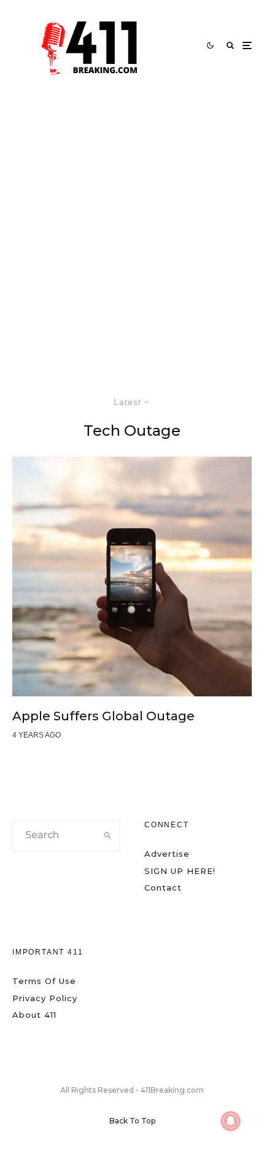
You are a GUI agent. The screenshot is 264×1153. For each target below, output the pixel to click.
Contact (163, 887)
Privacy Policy (44, 998)
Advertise (167, 854)
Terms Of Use (44, 981)
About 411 (34, 1015)
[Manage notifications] (231, 1121)
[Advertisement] (132, 229)
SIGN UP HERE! (179, 871)
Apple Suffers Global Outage (103, 716)
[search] (107, 836)
